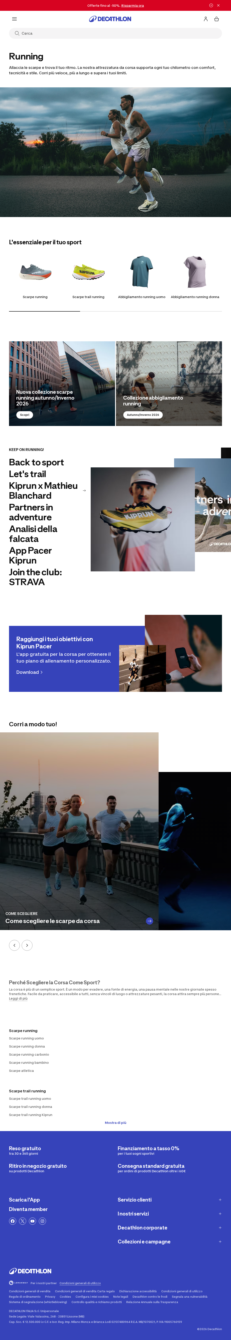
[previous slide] (14, 945)
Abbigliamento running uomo (141, 297)
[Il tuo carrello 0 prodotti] (216, 19)
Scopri (24, 414)
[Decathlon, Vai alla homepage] (110, 19)
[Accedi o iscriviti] (205, 19)
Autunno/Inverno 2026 (143, 414)
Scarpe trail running (88, 297)
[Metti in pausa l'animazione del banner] (211, 5)
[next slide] (27, 945)
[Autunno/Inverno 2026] (169, 383)
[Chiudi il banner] (218, 5)
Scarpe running (35, 297)
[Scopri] (62, 383)
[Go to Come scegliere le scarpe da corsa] (149, 921)
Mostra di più (115, 1123)
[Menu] (14, 19)
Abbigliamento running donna (195, 297)
